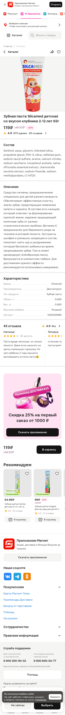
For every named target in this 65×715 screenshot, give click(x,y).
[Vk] (7, 576)
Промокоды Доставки (18, 599)
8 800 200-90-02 (14, 660)
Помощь (8, 612)
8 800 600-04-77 (45, 660)
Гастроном (10, 618)
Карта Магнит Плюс (16, 593)
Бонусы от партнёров (17, 606)
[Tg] (17, 576)
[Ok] (27, 576)
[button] (32, 25)
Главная (7, 46)
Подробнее (40, 700)
